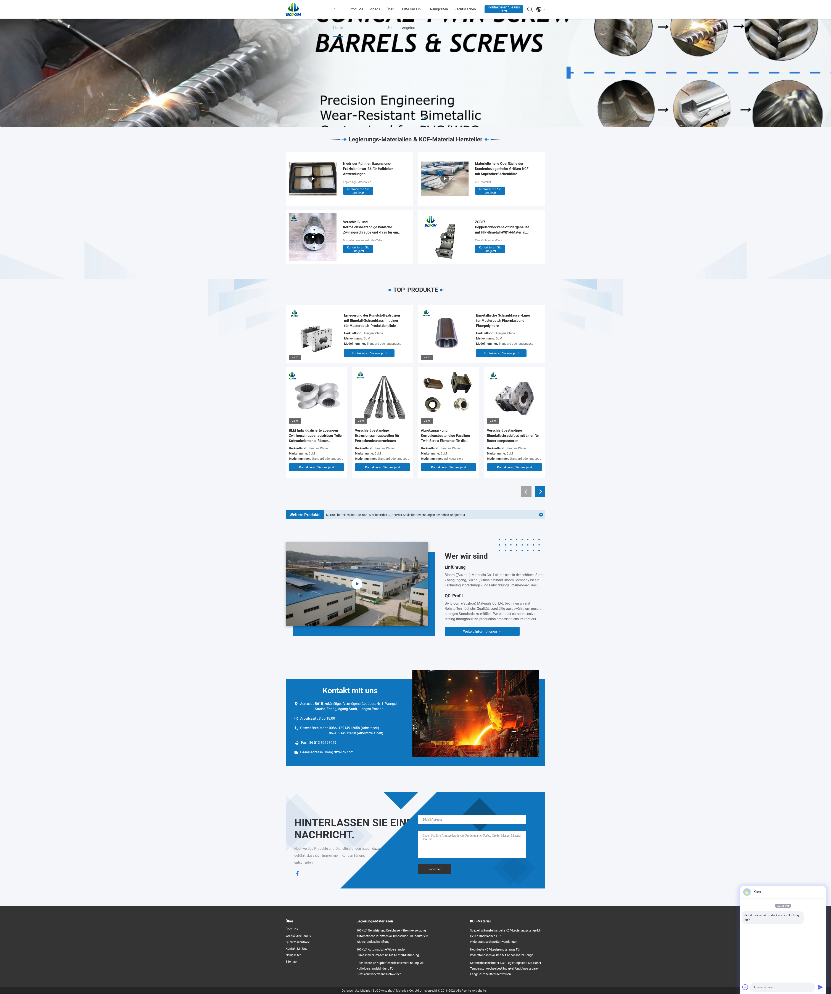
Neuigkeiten (439, 9)
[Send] (820, 987)
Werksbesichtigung (298, 935)
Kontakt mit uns (296, 948)
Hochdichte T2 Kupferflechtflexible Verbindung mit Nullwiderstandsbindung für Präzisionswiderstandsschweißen (390, 968)
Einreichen (434, 869)
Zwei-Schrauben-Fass (488, 240)
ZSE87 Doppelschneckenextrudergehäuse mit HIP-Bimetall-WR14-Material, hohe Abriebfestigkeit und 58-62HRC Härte (503, 227)
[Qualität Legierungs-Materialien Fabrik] (415, 73)
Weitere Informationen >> (482, 631)
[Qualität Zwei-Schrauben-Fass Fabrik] (445, 260)
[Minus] (820, 892)
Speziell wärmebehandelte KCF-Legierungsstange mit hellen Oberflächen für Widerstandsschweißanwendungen (505, 936)
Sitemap (291, 961)
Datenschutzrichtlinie (356, 990)
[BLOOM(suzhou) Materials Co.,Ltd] (309, 9)
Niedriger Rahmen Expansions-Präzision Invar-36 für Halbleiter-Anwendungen (368, 169)
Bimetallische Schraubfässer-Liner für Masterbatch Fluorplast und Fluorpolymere (503, 320)
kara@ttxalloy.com (339, 752)
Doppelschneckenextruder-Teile (362, 240)
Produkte (356, 9)
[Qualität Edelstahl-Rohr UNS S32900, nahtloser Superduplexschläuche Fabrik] (541, 515)
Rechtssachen (465, 9)
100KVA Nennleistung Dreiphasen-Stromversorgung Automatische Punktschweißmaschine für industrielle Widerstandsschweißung (392, 936)
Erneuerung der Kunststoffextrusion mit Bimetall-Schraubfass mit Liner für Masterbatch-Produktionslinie (372, 320)
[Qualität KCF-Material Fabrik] (445, 201)
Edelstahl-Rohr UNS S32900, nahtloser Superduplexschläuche (367, 515)
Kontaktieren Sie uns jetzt (504, 9)
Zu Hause (338, 18)
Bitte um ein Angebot (411, 18)
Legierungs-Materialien (357, 182)
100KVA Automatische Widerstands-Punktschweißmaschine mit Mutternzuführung (387, 952)
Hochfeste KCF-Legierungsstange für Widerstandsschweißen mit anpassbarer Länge (501, 952)
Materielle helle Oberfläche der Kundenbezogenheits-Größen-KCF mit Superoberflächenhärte (501, 169)
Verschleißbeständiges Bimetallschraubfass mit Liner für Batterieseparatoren (513, 435)
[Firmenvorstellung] (357, 584)
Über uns (390, 18)
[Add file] (745, 987)
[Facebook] (297, 873)
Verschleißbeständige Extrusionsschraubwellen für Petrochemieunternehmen (377, 435)
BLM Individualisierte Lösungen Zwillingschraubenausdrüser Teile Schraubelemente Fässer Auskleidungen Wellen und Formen (316, 435)
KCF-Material (483, 182)
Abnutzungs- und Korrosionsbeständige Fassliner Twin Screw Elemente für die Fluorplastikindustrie (445, 435)
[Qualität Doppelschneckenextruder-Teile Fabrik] (313, 260)
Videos (375, 9)
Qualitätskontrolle (298, 942)
